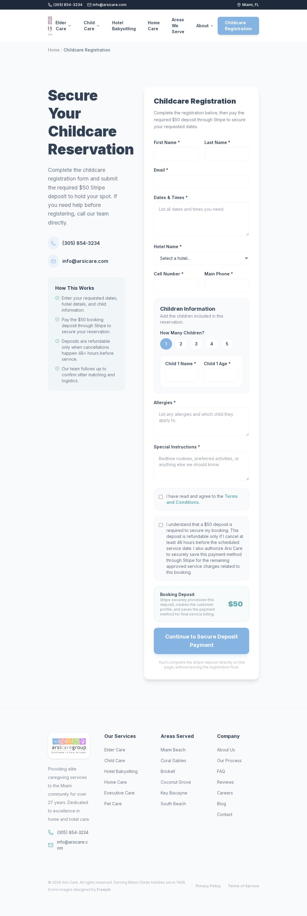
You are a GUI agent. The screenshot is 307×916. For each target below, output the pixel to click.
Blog (221, 803)
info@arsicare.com (110, 4)
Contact (224, 814)
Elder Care (60, 25)
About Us (226, 749)
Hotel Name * (168, 246)
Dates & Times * (171, 197)
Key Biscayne (174, 792)
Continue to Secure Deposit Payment (201, 640)
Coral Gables (173, 760)
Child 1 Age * (217, 363)
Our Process (229, 760)
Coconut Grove (176, 782)
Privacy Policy (208, 886)
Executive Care (119, 792)
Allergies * (165, 402)
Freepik (104, 889)
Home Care (154, 25)
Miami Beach (173, 749)
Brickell (168, 771)
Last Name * (217, 142)
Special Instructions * (177, 446)
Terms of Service (243, 886)
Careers (225, 792)
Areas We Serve (178, 25)
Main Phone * (218, 273)
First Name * (167, 142)
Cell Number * (168, 273)
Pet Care (113, 803)
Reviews (225, 782)
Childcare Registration (238, 25)
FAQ (221, 771)
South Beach (173, 803)
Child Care (89, 25)
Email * (161, 169)
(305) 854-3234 (67, 4)
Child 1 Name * (180, 363)
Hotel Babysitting (124, 25)
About (202, 25)
